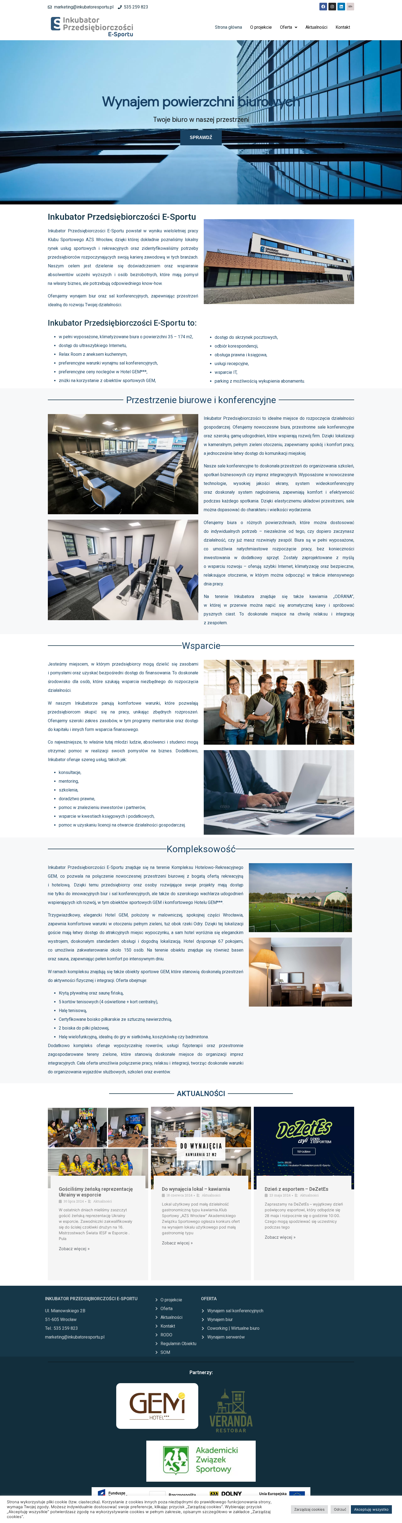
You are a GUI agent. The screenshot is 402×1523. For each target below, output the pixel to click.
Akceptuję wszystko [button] (371, 1509)
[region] (201, 122)
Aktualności (316, 27)
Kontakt (343, 27)
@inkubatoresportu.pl (84, 1337)
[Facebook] (323, 6)
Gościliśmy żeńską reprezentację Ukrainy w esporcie (96, 1192)
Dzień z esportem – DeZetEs (296, 1189)
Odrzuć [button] (340, 1509)
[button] (288, 27)
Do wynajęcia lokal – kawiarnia (196, 1189)
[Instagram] (332, 6)
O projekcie (261, 27)
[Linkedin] (341, 6)
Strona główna (228, 27)
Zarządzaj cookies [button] (309, 1509)
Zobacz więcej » (74, 1249)
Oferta (286, 27)
